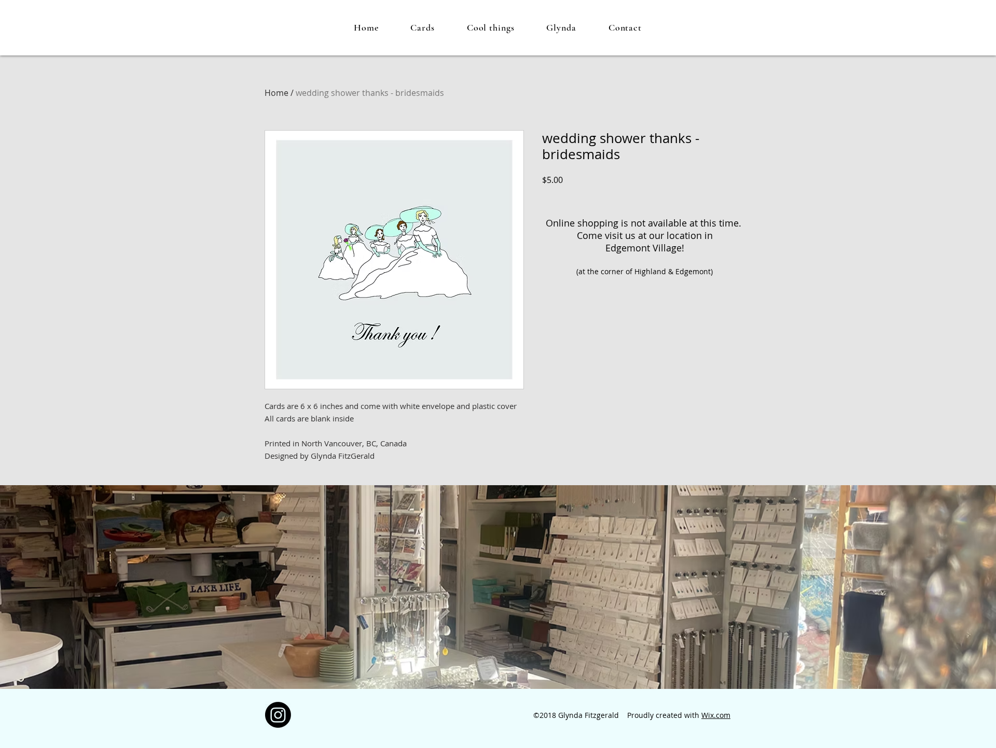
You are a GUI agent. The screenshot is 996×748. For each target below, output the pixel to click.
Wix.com (715, 715)
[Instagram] (278, 715)
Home (276, 92)
